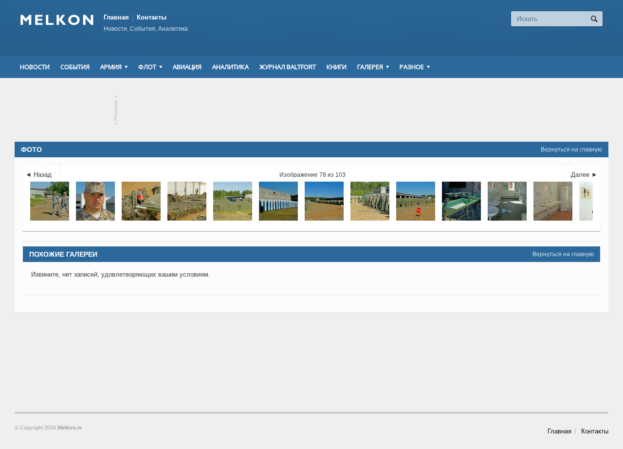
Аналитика (230, 66)
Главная (116, 17)
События (75, 66)
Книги (337, 66)
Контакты (151, 17)
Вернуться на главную (571, 149)
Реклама (116, 110)
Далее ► (584, 174)
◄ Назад (38, 174)
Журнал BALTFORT (287, 66)
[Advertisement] (311, 110)
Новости (35, 66)
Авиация (187, 66)
